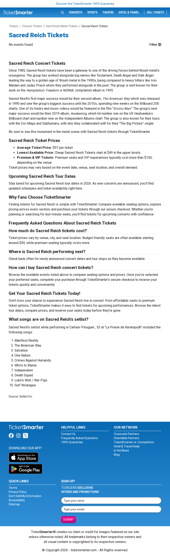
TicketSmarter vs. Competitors (134, 442)
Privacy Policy (18, 492)
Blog (117, 454)
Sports (92, 12)
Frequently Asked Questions (79, 438)
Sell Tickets (155, 12)
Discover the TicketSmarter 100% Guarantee (85, 3)
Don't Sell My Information (25, 496)
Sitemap (14, 504)
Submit (68, 519)
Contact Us (68, 434)
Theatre (108, 12)
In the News (121, 450)
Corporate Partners (126, 434)
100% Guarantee (72, 442)
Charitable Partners (126, 438)
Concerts (75, 12)
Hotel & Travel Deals (127, 446)
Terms (13, 487)
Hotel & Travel (129, 12)
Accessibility (17, 500)
